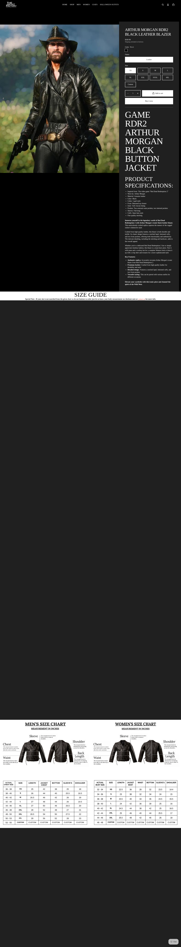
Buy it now (149, 101)
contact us (141, 299)
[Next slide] (116, 98)
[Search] (162, 4)
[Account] (168, 4)
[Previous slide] (2, 98)
